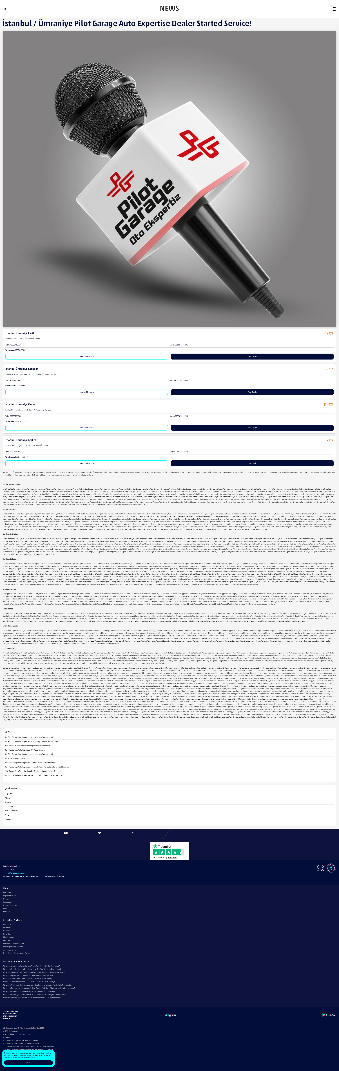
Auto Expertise (34, 1028)
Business (6, 931)
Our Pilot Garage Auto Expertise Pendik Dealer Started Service (30, 737)
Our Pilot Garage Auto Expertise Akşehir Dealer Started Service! (30, 763)
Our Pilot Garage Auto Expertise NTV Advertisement (25, 750)
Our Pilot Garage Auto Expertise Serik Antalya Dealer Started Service (32, 742)
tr (4, 9)
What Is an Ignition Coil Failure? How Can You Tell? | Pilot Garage (29, 991)
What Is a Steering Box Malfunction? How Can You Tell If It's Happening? (32, 969)
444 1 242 (10, 870)
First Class (7, 928)
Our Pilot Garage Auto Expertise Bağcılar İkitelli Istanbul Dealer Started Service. (37, 767)
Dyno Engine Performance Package (17, 953)
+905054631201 (16, 345)
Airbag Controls (9, 950)
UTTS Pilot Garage (11, 1031)
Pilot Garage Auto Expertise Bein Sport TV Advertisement (27, 746)
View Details (252, 356)
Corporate (9, 794)
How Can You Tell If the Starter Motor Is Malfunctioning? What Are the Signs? (34, 972)
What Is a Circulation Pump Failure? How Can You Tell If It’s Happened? (31, 966)
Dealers (8, 802)
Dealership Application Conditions (17, 1034)
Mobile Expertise (10, 937)
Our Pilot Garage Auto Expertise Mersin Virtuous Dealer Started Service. (33, 776)
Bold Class (7, 934)
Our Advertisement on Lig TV (16, 759)
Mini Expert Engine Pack (13, 947)
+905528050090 (16, 381)
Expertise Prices (9, 896)
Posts (7, 815)
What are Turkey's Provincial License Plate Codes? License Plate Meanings (32, 998)
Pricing (7, 798)
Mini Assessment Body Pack (14, 944)
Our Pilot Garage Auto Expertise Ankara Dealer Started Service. (30, 754)
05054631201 (20, 350)
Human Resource (11, 811)
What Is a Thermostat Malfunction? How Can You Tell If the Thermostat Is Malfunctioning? (39, 988)
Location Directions (87, 356)
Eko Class (7, 940)
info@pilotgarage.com (15, 873)
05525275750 (20, 422)
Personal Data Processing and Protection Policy (22, 1044)
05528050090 (20, 386)
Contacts (8, 819)
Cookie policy (9, 1037)
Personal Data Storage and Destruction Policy (21, 1040)
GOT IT (28, 1062)
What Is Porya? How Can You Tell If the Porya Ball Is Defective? (28, 976)
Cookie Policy (23, 1058)
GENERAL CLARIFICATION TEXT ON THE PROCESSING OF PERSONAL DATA (29, 1047)
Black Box (7, 925)
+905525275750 (181, 416)
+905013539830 (16, 452)
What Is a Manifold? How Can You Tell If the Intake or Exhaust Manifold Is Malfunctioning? (39, 985)
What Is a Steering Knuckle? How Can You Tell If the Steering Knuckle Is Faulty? (35, 995)
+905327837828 (16, 416)
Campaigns (9, 807)
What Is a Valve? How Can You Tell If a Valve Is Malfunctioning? (28, 979)
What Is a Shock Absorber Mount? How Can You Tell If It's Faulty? (29, 982)
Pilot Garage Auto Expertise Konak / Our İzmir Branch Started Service (32, 771)
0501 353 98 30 (21, 457)
